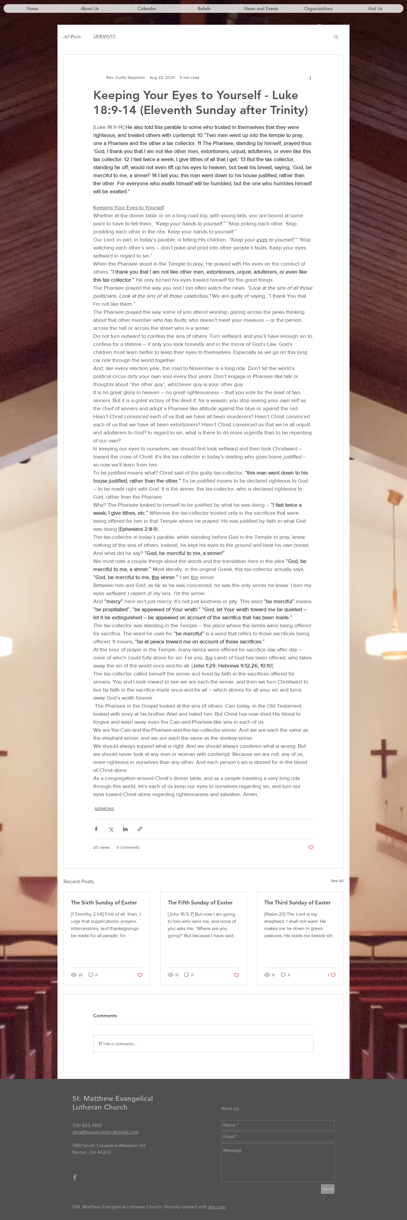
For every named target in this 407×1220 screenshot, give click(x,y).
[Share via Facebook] (96, 829)
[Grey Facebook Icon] (75, 1177)
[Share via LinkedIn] (125, 829)
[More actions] (310, 77)
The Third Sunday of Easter (297, 902)
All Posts (72, 37)
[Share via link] (140, 829)
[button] (336, 36)
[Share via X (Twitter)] (111, 829)
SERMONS (104, 37)
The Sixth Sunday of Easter (104, 902)
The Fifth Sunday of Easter (200, 902)
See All (337, 880)
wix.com (217, 1206)
